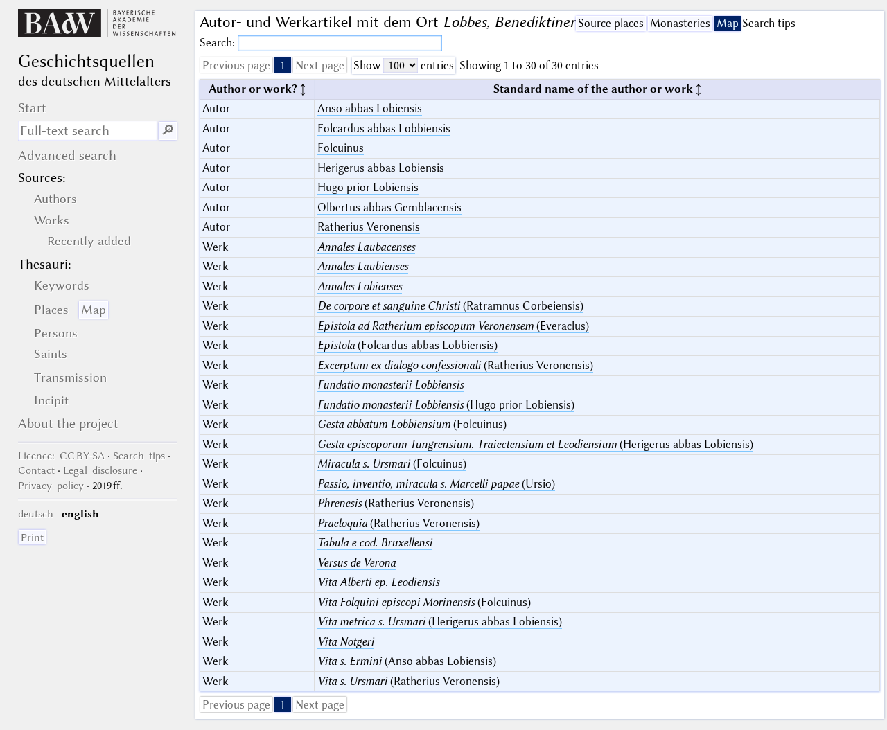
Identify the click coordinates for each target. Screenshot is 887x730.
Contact (36, 470)
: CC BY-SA (61, 455)
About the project (68, 423)
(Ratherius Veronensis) (455, 365)
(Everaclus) (453, 325)
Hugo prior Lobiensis (368, 187)
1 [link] (283, 65)
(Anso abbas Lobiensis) (406, 661)
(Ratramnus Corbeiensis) (450, 305)
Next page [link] (319, 65)
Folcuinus (340, 147)
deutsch (35, 514)
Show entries (403, 65)
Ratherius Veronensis (368, 226)
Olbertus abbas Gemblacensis (389, 207)
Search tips (769, 23)
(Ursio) (436, 483)
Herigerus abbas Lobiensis (380, 168)
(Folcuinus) (412, 424)
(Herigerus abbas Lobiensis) (535, 444)
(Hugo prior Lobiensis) (445, 404)
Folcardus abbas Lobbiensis (383, 128)
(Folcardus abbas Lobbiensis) (407, 345)
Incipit (51, 400)
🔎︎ (168, 131)
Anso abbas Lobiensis (369, 108)
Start (32, 108)
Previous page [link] (236, 65)
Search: (219, 42)
